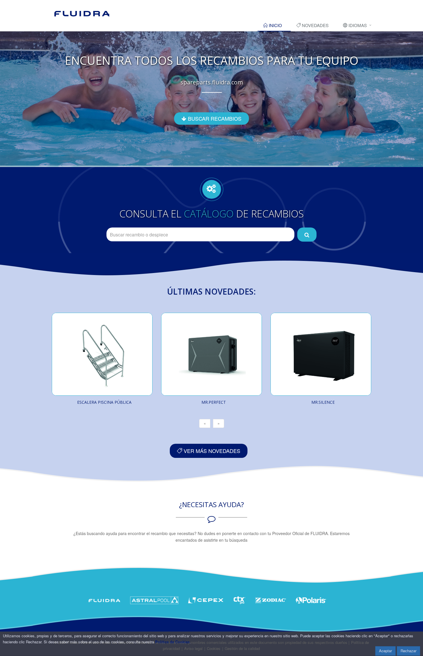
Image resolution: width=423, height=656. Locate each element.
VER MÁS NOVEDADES (211, 450)
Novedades (315, 25)
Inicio (275, 25)
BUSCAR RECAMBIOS (213, 118)
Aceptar (385, 650)
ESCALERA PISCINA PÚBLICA (104, 402)
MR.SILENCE (323, 402)
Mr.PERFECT (213, 402)
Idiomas (357, 25)
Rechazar (408, 650)
